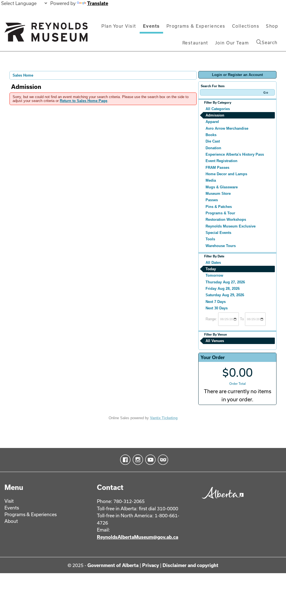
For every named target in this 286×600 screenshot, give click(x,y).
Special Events (218, 233)
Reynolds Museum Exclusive (231, 226)
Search (269, 42)
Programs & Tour (220, 213)
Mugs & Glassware (222, 187)
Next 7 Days (216, 302)
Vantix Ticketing (164, 418)
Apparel (212, 122)
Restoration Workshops (226, 219)
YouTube (149, 459)
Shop (272, 26)
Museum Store (218, 193)
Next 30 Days (217, 308)
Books (211, 135)
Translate (97, 3)
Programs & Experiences (195, 26)
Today (211, 269)
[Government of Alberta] (221, 499)
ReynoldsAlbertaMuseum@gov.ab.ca (137, 537)
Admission (215, 115)
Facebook (124, 459)
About (11, 521)
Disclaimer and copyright (190, 565)
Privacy (150, 565)
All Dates (213, 262)
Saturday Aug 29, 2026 (225, 295)
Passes (212, 200)
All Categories (218, 109)
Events (151, 26)
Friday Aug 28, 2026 (223, 288)
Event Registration (221, 161)
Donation (213, 148)
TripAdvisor (162, 459)
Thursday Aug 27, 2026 (225, 282)
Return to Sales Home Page (83, 101)
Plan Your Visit (118, 26)
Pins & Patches (219, 207)
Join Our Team (232, 42)
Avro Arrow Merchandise (227, 128)
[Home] (46, 34)
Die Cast (213, 141)
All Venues (215, 341)
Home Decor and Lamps (226, 174)
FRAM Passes (217, 167)
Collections (245, 26)
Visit (9, 501)
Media (211, 180)
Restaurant (195, 42)
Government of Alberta (113, 565)
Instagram (136, 459)
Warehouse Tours (221, 246)
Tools (210, 239)
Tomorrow (214, 275)
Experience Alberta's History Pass (235, 154)
